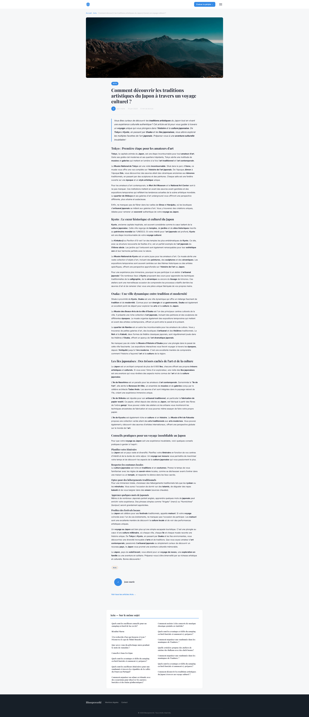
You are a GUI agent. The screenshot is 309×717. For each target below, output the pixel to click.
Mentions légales (111, 702)
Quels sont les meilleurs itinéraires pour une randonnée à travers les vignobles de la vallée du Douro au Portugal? (131, 669)
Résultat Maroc (118, 631)
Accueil (89, 13)
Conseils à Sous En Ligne (122, 653)
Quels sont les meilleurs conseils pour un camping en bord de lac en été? (129, 624)
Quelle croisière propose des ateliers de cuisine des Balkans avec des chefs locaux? (176, 648)
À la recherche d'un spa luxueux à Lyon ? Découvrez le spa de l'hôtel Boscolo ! (129, 638)
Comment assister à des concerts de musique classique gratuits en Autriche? (177, 624)
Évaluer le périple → (204, 4)
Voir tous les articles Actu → (123, 594)
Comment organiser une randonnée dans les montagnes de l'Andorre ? (176, 640)
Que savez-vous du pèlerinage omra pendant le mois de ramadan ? (130, 646)
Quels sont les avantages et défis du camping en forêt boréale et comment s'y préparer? (130, 659)
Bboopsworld (93, 702)
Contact (124, 702)
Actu (95, 13)
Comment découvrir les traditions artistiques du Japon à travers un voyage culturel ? (177, 672)
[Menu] (220, 4)
